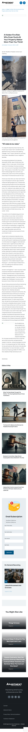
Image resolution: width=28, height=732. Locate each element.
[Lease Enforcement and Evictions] (14, 569)
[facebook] (9, 697)
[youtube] (15, 697)
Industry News (16, 626)
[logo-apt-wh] (14, 683)
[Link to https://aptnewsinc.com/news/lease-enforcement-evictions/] (6, 581)
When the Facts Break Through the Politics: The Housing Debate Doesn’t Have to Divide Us (14, 394)
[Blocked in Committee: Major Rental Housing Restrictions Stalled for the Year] (14, 434)
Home (3, 9)
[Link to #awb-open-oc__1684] (24, 2)
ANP (17, 45)
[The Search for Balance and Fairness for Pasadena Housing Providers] (14, 403)
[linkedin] (19, 697)
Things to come (14, 623)
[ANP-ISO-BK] (7, 2)
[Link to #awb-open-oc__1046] (21, 2)
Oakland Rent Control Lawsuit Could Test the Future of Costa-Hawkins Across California (13, 488)
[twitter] (12, 697)
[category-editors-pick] (14, 15)
